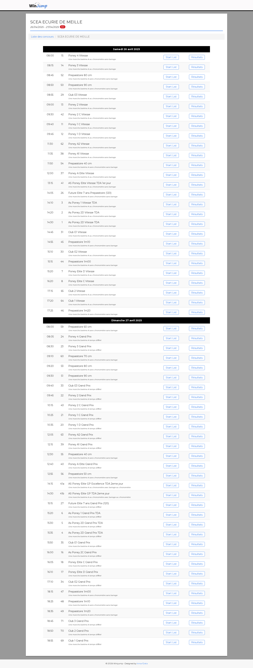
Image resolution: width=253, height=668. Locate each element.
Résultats (197, 57)
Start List (171, 57)
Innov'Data (142, 663)
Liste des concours (42, 36)
